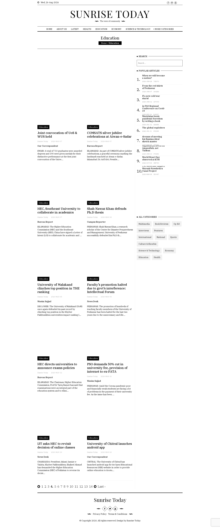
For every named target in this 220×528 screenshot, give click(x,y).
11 (76, 486)
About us (62, 29)
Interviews (144, 230)
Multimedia (144, 224)
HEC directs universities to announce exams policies (57, 366)
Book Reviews (161, 224)
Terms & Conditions (117, 514)
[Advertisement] (85, 73)
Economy (116, 29)
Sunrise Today (42, 141)
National (161, 237)
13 (86, 486)
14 (91, 486)
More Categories (164, 29)
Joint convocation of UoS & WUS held (57, 135)
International (145, 237)
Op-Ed (177, 224)
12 (81, 486)
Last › (101, 486)
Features (158, 230)
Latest (75, 29)
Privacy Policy (100, 514)
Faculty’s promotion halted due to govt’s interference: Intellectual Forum (107, 288)
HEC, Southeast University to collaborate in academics (58, 210)
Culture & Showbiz (147, 244)
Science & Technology (138, 29)
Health (87, 29)
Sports (173, 237)
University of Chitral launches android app (109, 445)
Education (101, 29)
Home (49, 29)
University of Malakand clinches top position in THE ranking (58, 288)
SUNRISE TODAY (110, 13)
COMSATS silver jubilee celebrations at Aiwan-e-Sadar (109, 135)
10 (71, 486)
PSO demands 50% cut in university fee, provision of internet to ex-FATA (107, 368)
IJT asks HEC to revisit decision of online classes (56, 445)
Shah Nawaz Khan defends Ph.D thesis (106, 210)
